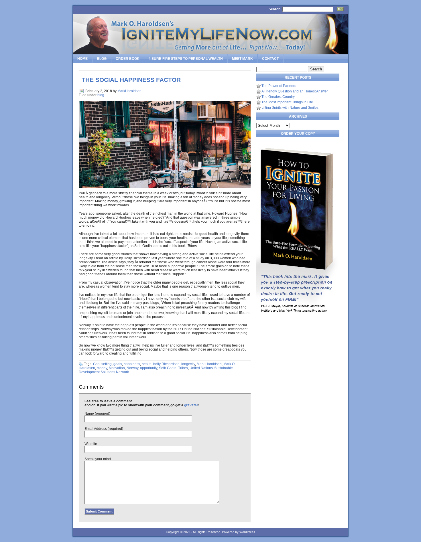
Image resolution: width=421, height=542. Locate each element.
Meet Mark (242, 59)
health (147, 364)
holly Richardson (166, 364)
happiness (132, 364)
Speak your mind (97, 459)
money (102, 368)
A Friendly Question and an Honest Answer (294, 91)
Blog (102, 59)
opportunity (148, 368)
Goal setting (102, 364)
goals (117, 364)
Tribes (183, 368)
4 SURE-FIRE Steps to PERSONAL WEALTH (186, 59)
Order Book (127, 59)
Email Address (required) (103, 429)
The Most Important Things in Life (287, 102)
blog (100, 95)
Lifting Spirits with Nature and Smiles (289, 108)
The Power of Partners (278, 86)
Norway (132, 368)
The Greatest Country (278, 97)
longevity (188, 364)
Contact (270, 59)
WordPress (247, 532)
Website (90, 444)
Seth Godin (167, 368)
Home (82, 59)
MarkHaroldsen (129, 91)
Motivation (117, 368)
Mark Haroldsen (209, 364)
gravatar (191, 405)
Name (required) (97, 414)
